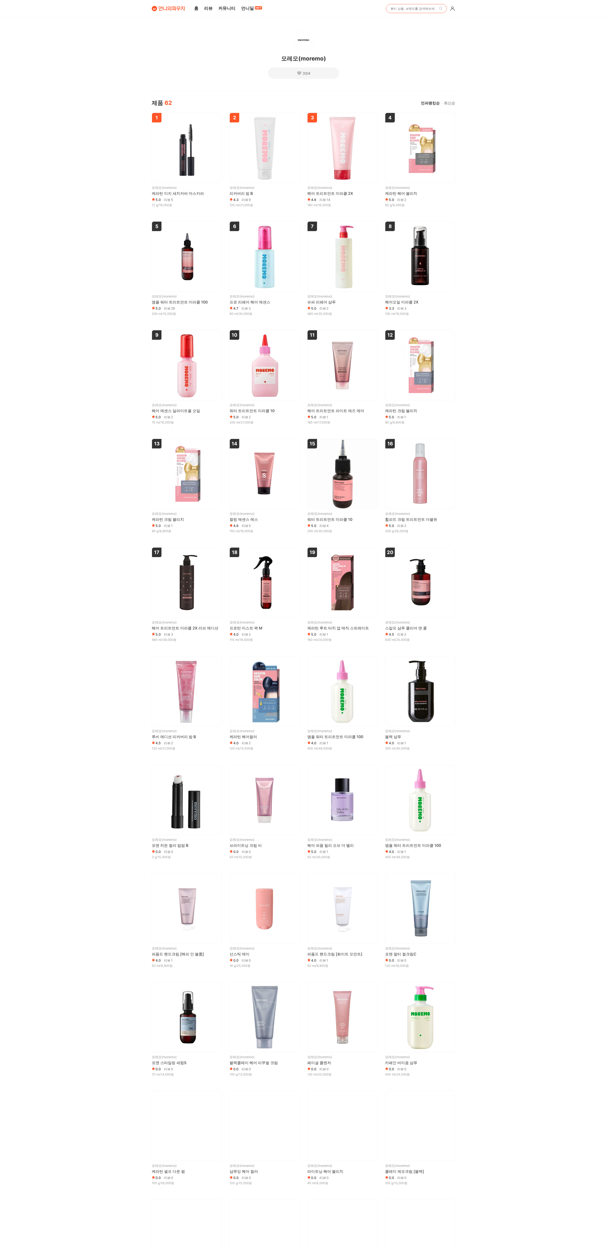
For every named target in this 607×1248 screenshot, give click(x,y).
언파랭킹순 (430, 103)
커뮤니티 (226, 8)
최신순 (449, 103)
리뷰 (208, 8)
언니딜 (251, 8)
